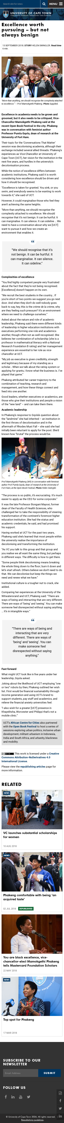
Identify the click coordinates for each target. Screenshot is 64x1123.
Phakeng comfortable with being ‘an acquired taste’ (29, 897)
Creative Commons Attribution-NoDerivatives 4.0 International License (30, 757)
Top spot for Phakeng (18, 1019)
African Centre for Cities (25, 722)
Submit (49, 1073)
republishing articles (32, 766)
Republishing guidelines (32, 1120)
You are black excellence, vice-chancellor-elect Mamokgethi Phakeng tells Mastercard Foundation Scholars (31, 961)
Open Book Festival (25, 726)
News (6, 793)
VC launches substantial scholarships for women (30, 835)
